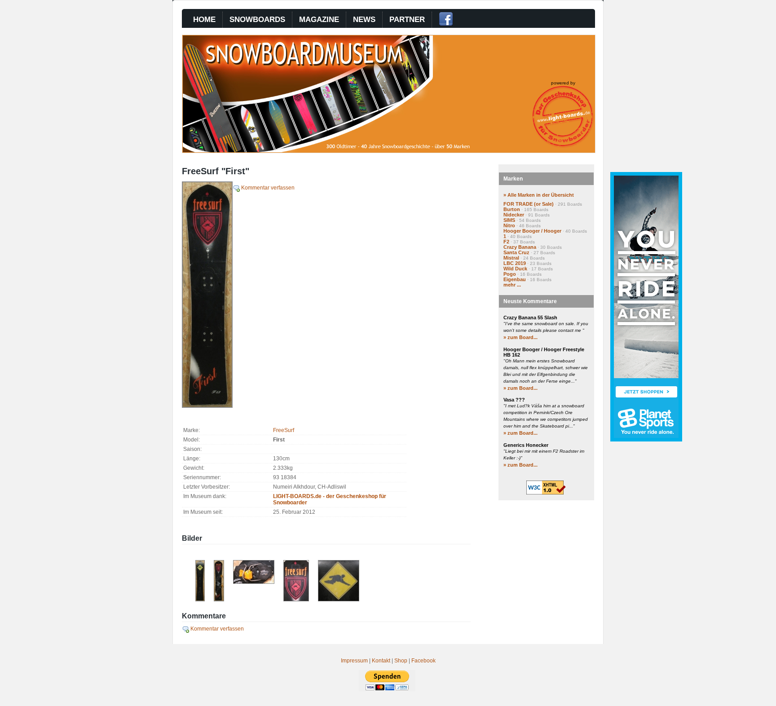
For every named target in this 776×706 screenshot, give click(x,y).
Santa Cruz (516, 252)
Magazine (319, 19)
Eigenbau (514, 279)
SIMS (509, 220)
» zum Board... (520, 337)
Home (204, 19)
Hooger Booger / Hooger (532, 231)
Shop (400, 660)
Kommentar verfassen (267, 188)
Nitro (509, 225)
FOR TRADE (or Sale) (528, 204)
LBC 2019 (514, 263)
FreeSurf (283, 430)
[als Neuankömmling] (219, 599)
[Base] (200, 599)
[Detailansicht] (296, 599)
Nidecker (513, 214)
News (364, 19)
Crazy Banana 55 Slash (530, 317)
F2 (506, 241)
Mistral (511, 257)
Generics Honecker (525, 445)
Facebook (423, 660)
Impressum (354, 660)
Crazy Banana (519, 247)
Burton (511, 209)
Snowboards (257, 19)
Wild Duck (515, 268)
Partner (407, 19)
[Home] (344, 150)
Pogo (509, 274)
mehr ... (512, 284)
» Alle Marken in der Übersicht (538, 195)
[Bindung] (254, 582)
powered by (563, 82)
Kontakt (381, 660)
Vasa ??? (514, 399)
